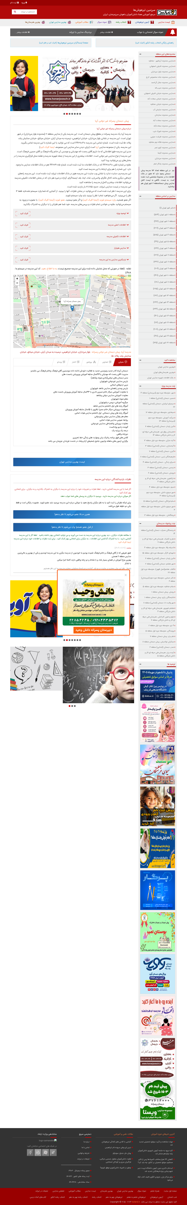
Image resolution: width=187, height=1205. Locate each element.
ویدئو (59, 362)
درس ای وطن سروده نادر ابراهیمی (118, 1147)
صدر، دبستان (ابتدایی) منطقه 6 (162, 647)
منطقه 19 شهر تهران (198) (164, 336)
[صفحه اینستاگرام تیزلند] (37, 1155)
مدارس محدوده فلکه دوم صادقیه (161, 142)
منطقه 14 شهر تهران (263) (163, 302)
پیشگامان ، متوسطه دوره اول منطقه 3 (159, 515)
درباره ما (86, 1141)
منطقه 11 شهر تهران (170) (164, 282)
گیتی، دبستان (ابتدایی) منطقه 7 (161, 451)
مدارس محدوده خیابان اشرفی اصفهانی (159, 93)
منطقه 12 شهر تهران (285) (163, 288)
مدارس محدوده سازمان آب (163, 109)
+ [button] (17, 278)
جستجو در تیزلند (27, 12)
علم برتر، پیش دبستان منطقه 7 (162, 636)
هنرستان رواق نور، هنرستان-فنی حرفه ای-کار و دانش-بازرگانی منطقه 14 (158, 433)
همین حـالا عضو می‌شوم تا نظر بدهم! (72, 514)
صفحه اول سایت (170, 1191)
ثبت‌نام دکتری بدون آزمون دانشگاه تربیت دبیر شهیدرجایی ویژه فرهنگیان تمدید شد (155, 1170)
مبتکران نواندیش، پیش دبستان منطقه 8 (158, 641)
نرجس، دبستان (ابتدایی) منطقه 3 (161, 467)
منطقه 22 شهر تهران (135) (163, 342)
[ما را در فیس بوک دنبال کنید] (30, 1155)
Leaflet (113, 346)
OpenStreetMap (124, 346)
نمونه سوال (141, 1191)
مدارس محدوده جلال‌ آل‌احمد (162, 82)
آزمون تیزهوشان (156, 1197)
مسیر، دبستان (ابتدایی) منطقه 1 (161, 398)
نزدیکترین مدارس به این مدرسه (72, 260)
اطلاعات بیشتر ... (104, 32)
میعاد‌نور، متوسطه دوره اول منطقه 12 (160, 412)
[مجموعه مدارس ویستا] (158, 1100)
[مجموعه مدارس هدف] (158, 806)
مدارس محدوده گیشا (166, 153)
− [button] (17, 283)
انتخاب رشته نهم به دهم (78, 1197)
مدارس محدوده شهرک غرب (163, 131)
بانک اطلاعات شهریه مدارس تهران (160, 377)
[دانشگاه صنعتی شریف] (158, 685)
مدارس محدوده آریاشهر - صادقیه (161, 61)
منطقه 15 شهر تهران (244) (163, 309)
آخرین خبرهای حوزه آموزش (163, 1134)
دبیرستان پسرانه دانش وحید (93, 630)
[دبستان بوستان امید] (158, 932)
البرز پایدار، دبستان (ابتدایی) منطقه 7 (159, 426)
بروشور (89, 362)
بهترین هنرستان (106, 1191)
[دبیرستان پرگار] (158, 890)
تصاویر (105, 362)
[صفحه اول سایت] (167, 13)
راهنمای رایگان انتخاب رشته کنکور (154, 43)
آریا (97, 147)
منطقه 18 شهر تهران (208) (163, 329)
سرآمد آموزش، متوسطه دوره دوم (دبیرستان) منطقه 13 (161, 419)
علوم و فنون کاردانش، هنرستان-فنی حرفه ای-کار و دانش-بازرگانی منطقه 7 (158, 618)
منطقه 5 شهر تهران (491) (164, 241)
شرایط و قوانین (83, 1153)
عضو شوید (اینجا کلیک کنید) (52, 200)
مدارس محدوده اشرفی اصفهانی (162, 66)
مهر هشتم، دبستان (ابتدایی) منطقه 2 (159, 564)
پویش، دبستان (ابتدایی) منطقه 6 (161, 473)
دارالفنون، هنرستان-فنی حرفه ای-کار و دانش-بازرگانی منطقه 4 (160, 480)
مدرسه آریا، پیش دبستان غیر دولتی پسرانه (111, 352)
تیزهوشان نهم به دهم (114, 1197)
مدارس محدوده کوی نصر (164, 147)
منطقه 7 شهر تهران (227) (164, 255)
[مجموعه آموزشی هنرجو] (158, 1058)
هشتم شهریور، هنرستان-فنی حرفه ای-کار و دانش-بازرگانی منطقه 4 (158, 610)
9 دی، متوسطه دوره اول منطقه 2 (161, 625)
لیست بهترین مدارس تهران (72, 462)
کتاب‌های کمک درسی (38, 1197)
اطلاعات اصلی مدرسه (72, 225)
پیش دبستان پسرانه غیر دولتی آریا (112, 121)
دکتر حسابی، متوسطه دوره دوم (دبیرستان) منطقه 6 (158, 579)
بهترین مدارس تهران (166, 367)
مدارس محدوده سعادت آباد (163, 120)
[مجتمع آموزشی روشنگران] (158, 848)
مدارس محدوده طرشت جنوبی (162, 136)
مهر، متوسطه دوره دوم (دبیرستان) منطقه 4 (157, 393)
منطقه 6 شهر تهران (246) (164, 248)
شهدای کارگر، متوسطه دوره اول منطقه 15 (158, 553)
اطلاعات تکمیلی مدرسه (72, 236)
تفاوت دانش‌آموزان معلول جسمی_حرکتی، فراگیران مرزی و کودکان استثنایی (115, 1161)
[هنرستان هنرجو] (72, 83)
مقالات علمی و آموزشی (123, 1134)
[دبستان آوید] (158, 974)
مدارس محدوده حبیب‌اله (164, 88)
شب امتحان (172, 1197)
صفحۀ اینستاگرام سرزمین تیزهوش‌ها (63, 43)
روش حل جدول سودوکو (122, 1153)
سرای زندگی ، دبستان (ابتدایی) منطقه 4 (158, 462)
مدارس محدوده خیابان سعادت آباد (160, 99)
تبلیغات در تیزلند (83, 1159)
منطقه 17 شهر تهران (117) (164, 322)
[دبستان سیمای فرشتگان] (158, 764)
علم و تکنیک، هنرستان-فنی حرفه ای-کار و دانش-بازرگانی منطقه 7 (158, 540)
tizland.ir (136, 1202)
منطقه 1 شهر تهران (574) (164, 214)
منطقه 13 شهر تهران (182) (164, 295)
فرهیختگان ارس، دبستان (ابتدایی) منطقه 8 (157, 456)
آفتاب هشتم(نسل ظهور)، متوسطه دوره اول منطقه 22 (158, 571)
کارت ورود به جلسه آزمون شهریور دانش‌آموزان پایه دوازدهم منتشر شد (155, 1152)
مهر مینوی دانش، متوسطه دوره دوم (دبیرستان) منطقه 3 (160, 494)
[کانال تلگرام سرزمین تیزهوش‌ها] (53, 1155)
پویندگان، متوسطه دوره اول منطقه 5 (160, 631)
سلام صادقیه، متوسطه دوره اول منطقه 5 (158, 586)
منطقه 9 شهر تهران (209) (164, 268)
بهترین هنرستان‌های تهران (164, 372)
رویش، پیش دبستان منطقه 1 (162, 592)
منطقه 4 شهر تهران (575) (163, 234)
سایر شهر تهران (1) (167, 208)
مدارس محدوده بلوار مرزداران (162, 71)
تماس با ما (85, 1147)
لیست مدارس (90, 1191)
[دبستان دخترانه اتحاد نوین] (158, 1016)
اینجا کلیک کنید (47, 147)
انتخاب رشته (96, 1197)
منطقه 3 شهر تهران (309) (164, 228)
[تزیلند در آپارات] (45, 1155)
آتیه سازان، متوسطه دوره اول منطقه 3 (159, 440)
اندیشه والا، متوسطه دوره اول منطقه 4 (159, 547)
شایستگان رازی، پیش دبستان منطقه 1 (159, 597)
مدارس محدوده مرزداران (164, 158)
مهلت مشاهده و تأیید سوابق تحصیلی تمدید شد (156, 1143)
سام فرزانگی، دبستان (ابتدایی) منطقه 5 (158, 501)
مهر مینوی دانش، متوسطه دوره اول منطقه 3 (158, 508)
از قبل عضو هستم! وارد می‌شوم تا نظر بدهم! (72, 527)
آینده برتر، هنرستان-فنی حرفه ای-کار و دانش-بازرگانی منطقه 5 (160, 654)
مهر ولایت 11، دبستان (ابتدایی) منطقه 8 (158, 602)
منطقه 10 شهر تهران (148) (164, 275)
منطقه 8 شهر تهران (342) (164, 261)
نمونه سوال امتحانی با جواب (150, 32)
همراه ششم (154, 1191)
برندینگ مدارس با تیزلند (80, 32)
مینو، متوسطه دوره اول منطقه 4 (161, 487)
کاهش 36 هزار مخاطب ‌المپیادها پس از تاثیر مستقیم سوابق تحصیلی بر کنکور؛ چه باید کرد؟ (155, 1161)
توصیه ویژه (72, 213)
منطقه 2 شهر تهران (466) (164, 221)
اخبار (74, 362)
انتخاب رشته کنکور (58, 1197)
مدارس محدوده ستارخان (164, 115)
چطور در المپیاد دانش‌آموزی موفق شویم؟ (115, 1167)
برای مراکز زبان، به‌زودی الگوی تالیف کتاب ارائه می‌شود (155, 1179)
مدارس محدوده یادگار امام (164, 164)
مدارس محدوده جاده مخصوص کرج (160, 77)
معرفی (121, 362)
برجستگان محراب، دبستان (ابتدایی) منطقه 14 (158, 532)
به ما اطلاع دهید (49, 269)
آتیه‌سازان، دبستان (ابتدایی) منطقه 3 (159, 446)
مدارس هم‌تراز (72, 248)
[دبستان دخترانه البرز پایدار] (158, 723)
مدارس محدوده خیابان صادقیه (162, 104)
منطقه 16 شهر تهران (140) (164, 315)
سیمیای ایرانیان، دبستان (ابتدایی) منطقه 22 (159, 405)
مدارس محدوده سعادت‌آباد (164, 126)
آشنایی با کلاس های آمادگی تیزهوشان (116, 1141)
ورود (23, 3)
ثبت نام (13, 3)
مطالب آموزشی (75, 1191)
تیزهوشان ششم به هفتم (136, 1197)
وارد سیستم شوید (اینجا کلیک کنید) (99, 200)
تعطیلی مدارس (58, 1191)
